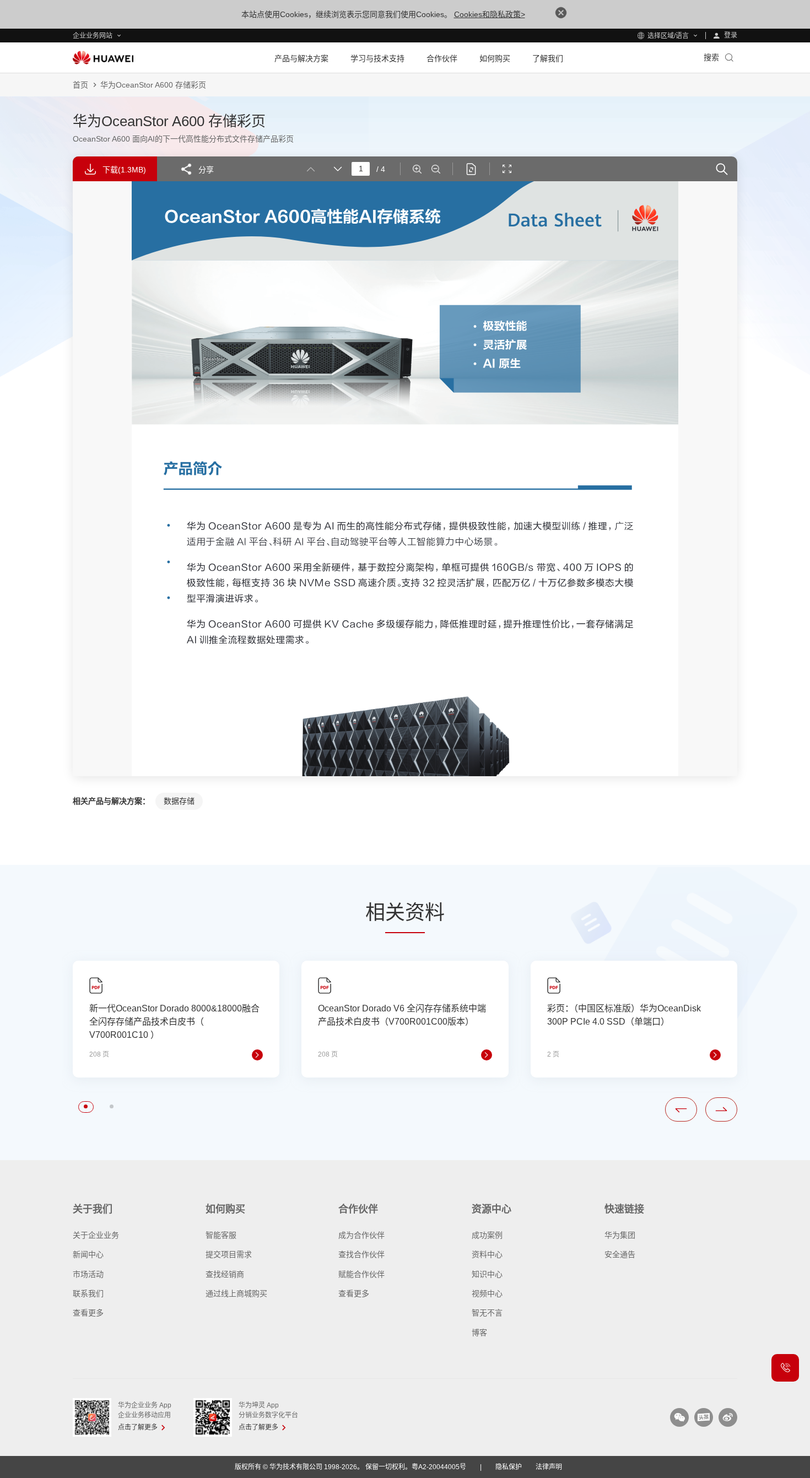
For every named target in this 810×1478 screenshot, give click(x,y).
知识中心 (487, 1274)
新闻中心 (88, 1254)
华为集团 (619, 1235)
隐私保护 (508, 1467)
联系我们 (88, 1293)
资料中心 (487, 1254)
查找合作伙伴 (361, 1254)
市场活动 (88, 1274)
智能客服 (221, 1235)
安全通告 (619, 1254)
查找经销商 (225, 1274)
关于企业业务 (96, 1235)
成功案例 (487, 1235)
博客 (479, 1332)
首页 (80, 84)
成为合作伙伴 (361, 1235)
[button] (86, 1106)
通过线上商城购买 (236, 1293)
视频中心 (487, 1293)
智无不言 (487, 1312)
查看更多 (88, 1312)
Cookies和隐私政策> (489, 14)
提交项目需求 (229, 1254)
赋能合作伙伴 (361, 1274)
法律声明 (549, 1467)
